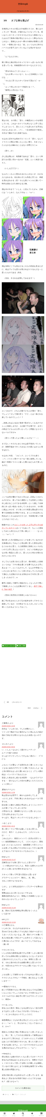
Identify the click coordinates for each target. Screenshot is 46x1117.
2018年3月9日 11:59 (8, 792)
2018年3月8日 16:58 (8, 726)
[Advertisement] (23, 672)
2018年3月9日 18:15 (8, 826)
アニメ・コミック (9, 645)
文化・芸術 (22, 645)
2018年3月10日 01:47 (9, 860)
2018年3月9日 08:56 (8, 747)
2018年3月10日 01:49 (9, 908)
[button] (41, 599)
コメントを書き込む (23, 1088)
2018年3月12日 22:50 (9, 922)
